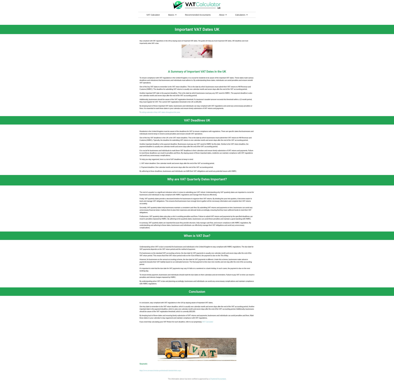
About (221, 15)
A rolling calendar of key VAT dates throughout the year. (160, 112)
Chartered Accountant (218, 379)
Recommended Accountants (198, 15)
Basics (171, 15)
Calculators (240, 15)
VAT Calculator (153, 15)
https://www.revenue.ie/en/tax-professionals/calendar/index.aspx (160, 370)
